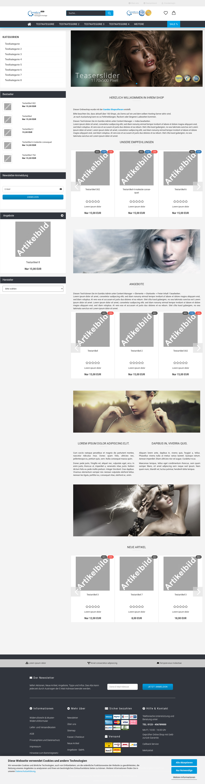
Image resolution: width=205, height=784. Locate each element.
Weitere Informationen (184, 777)
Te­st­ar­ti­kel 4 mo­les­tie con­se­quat (137, 191)
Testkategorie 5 (13, 64)
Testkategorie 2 (69, 24)
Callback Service (151, 744)
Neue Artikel (73, 743)
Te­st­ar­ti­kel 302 (92, 189)
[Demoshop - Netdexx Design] (37, 13)
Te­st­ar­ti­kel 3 (93, 594)
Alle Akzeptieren (184, 762)
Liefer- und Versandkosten (43, 727)
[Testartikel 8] (33, 239)
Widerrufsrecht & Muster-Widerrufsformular (42, 719)
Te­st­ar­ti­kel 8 (33, 262)
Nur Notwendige (184, 770)
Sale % (174, 24)
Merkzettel (148, 750)
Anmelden (33, 197)
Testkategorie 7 (13, 74)
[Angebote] (62, 216)
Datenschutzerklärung (25, 771)
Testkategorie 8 (13, 80)
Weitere (139, 24)
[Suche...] (109, 13)
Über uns (135, 3)
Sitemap (71, 730)
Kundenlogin (169, 3)
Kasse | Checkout (75, 737)
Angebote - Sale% (75, 749)
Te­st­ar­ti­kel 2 (137, 350)
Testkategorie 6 (13, 69)
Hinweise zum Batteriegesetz (44, 753)
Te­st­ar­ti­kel (93, 350)
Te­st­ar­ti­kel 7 (137, 594)
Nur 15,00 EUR (33, 268)
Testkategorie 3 (94, 24)
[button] (174, 13)
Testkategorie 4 (119, 24)
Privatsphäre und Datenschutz (45, 740)
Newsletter (72, 717)
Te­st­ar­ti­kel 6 (181, 189)
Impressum (35, 746)
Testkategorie (45, 24)
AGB (32, 733)
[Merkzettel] (166, 13)
